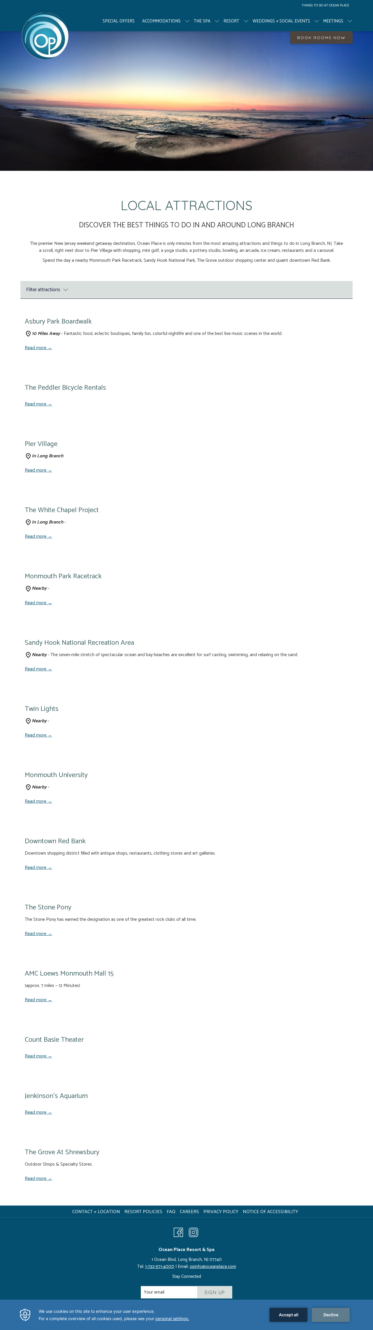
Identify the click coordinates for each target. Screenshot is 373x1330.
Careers (190, 1212)
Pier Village (41, 444)
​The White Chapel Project (62, 510)
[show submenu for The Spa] (217, 21)
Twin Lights (42, 709)
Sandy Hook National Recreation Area (79, 643)
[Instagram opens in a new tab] (193, 1232)
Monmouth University (56, 775)
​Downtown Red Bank (55, 841)
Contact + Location (96, 1212)
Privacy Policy (220, 1212)
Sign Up (215, 1292)
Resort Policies (143, 1212)
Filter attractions (43, 289)
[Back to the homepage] (45, 36)
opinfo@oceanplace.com (213, 1266)
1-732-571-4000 (159, 1266)
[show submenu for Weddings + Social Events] (316, 21)
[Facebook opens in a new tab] (178, 1232)
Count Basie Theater (54, 1040)
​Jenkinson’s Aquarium (56, 1096)
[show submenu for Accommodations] (187, 21)
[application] (186, 1315)
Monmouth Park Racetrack (63, 576)
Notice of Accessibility (270, 1212)
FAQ (171, 1212)
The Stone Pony (48, 907)
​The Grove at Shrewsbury (62, 1152)
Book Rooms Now (321, 37)
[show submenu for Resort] (246, 21)
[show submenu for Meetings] (350, 21)
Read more (36, 348)
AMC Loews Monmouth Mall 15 (69, 973)
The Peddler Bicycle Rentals (65, 387)
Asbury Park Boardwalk (58, 321)
